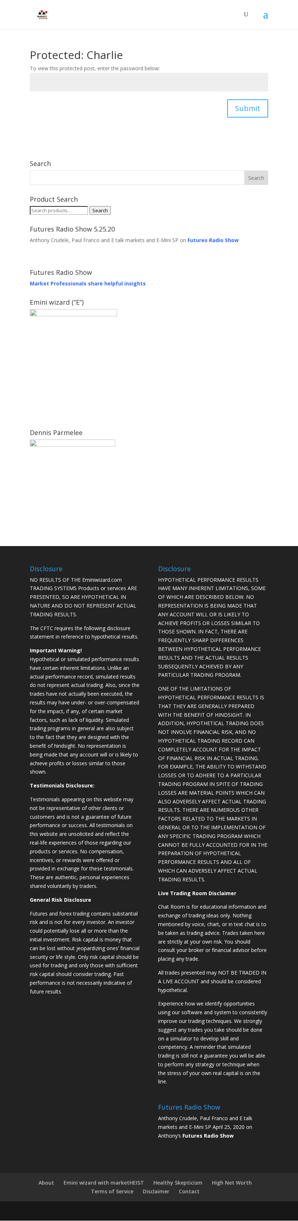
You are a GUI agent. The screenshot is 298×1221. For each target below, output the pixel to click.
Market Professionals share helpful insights (88, 283)
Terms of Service (112, 1191)
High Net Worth (232, 1182)
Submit (247, 108)
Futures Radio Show (208, 1135)
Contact (189, 1191)
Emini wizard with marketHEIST (104, 1182)
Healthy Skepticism (177, 1182)
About (46, 1182)
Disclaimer (156, 1191)
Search (100, 210)
